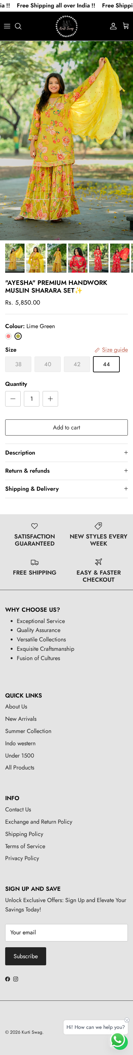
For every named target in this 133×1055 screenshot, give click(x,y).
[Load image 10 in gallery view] (66, 140)
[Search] (21, 26)
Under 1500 (19, 755)
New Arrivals (20, 719)
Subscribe (26, 956)
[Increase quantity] (50, 399)
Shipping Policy (24, 834)
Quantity (16, 384)
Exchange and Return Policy (38, 822)
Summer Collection (28, 731)
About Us (16, 706)
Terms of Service (25, 846)
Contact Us (18, 809)
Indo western (20, 743)
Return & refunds (27, 471)
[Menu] (7, 26)
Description (20, 452)
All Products (19, 767)
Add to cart (66, 427)
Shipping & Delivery (32, 489)
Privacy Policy (22, 858)
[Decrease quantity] (13, 399)
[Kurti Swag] (66, 26)
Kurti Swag (32, 1032)
